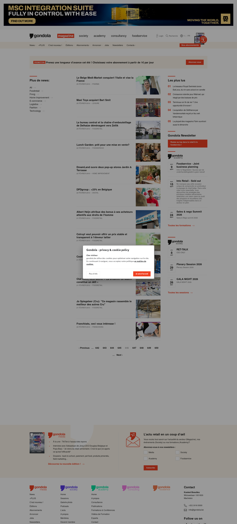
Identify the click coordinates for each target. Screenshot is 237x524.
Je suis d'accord (142, 273)
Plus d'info (93, 273)
